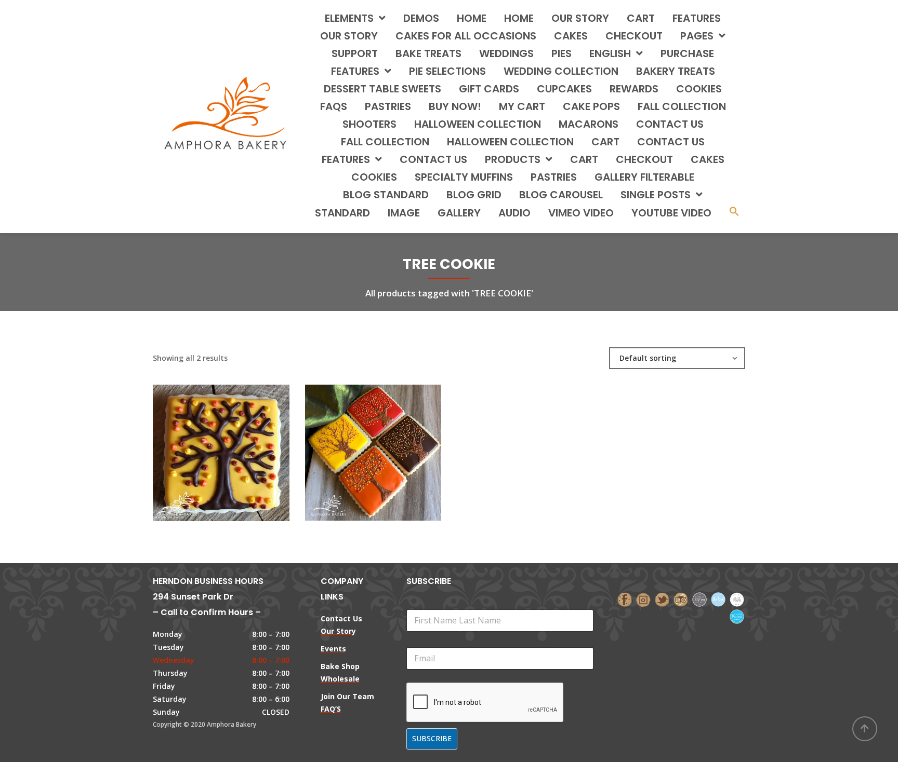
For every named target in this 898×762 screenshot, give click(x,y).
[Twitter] (662, 599)
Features (696, 18)
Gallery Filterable (644, 177)
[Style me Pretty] (737, 599)
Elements (349, 18)
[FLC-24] (203, 442)
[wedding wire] (737, 615)
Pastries (554, 177)
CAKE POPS (591, 106)
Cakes (707, 159)
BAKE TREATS (428, 53)
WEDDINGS (506, 53)
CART (605, 141)
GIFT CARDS (489, 88)
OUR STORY (349, 36)
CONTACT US (670, 124)
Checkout (634, 36)
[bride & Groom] (699, 599)
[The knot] (718, 599)
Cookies (374, 177)
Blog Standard (386, 194)
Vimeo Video (581, 213)
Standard (342, 213)
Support (355, 53)
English (610, 53)
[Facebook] (624, 599)
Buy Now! (455, 106)
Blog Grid (473, 194)
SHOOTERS (369, 124)
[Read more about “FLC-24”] (238, 442)
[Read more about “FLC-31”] (390, 442)
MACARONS (588, 124)
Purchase (687, 53)
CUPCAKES (564, 88)
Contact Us (433, 159)
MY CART (522, 106)
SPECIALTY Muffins (464, 177)
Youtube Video (671, 213)
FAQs (333, 106)
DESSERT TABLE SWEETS (382, 88)
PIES (561, 53)
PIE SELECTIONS (447, 71)
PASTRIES (388, 106)
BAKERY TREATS (675, 71)
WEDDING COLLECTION (561, 71)
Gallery (459, 213)
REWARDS (634, 88)
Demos (421, 18)
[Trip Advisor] (680, 599)
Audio (514, 213)
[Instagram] (643, 599)
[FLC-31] (355, 442)
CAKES (571, 36)
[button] (734, 213)
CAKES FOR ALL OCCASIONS (465, 36)
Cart (641, 18)
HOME (471, 18)
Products (512, 159)
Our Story (580, 18)
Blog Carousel (561, 194)
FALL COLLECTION (682, 106)
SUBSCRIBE (432, 738)
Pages (697, 36)
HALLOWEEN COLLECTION (477, 124)
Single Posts (655, 194)
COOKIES (699, 88)
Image (404, 213)
